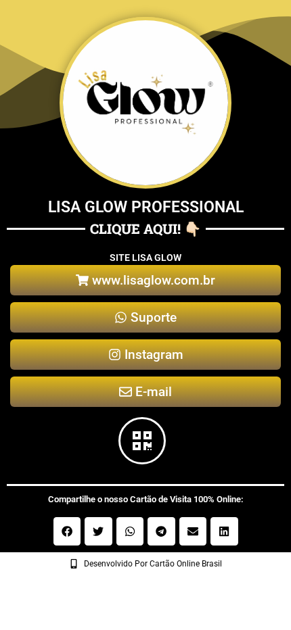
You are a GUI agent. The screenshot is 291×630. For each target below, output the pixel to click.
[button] (67, 531)
